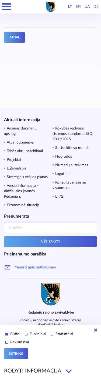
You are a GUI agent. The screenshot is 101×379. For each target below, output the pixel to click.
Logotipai (62, 174)
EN (78, 7)
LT (70, 7)
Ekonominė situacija (23, 205)
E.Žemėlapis (16, 168)
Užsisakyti (50, 241)
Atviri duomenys (20, 142)
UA (87, 7)
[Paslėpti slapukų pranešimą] (96, 330)
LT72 (59, 196)
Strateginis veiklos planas (27, 177)
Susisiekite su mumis (72, 148)
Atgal (14, 37)
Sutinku (16, 353)
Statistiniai (64, 334)
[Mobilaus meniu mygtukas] (6, 7)
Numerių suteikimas (71, 165)
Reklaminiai (19, 342)
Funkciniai (38, 334)
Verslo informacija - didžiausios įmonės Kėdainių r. (21, 191)
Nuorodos (63, 156)
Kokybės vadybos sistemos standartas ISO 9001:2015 (72, 134)
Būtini (15, 334)
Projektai (14, 160)
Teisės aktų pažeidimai (25, 151)
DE (96, 7)
